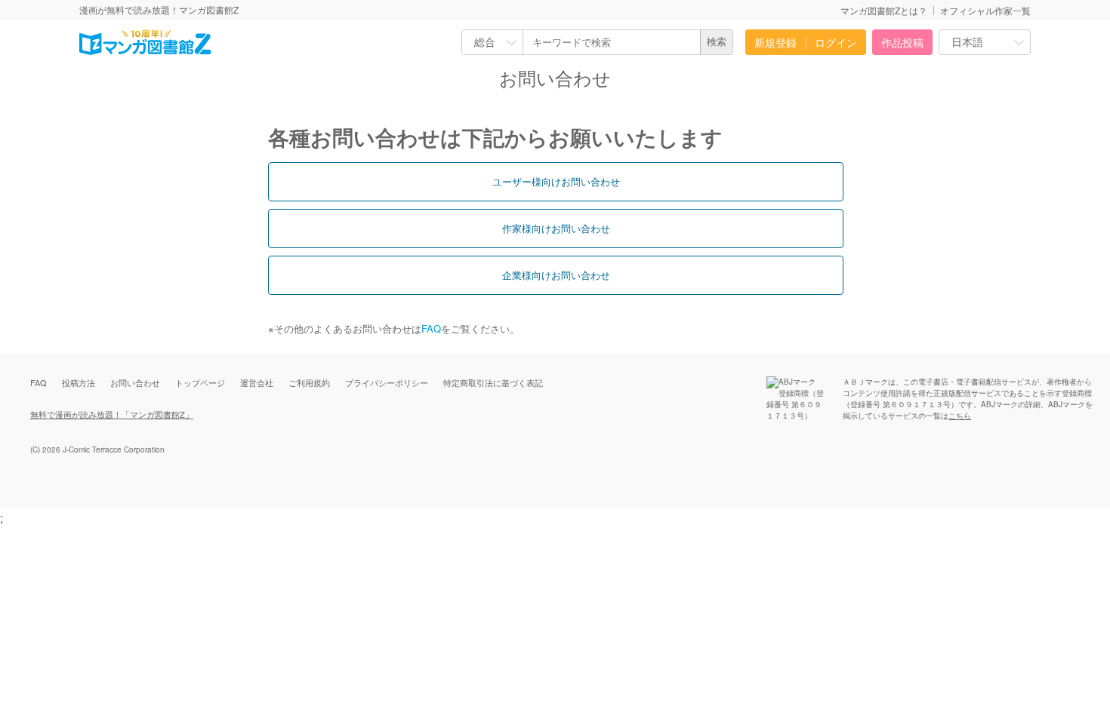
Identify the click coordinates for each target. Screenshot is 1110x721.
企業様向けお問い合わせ (556, 275)
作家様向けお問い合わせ (556, 228)
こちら (959, 415)
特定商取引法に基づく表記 (493, 382)
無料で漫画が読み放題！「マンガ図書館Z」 (111, 414)
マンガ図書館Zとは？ (883, 10)
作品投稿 (902, 42)
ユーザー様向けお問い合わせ (556, 181)
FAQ (431, 328)
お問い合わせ (135, 382)
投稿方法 (78, 382)
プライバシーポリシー (386, 382)
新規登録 (775, 42)
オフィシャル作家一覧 (985, 10)
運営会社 (256, 382)
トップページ (200, 382)
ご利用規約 (309, 382)
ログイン (836, 42)
